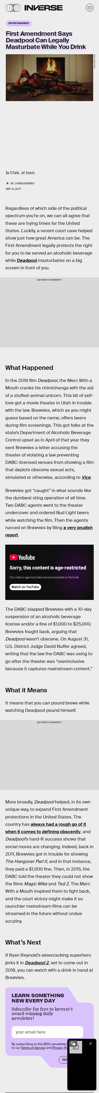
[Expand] (73, 1043)
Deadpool (27, 260)
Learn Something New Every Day (38, 997)
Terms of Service (33, 1048)
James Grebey (25, 183)
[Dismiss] (90, 1043)
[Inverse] (43, 8)
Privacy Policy (63, 1048)
